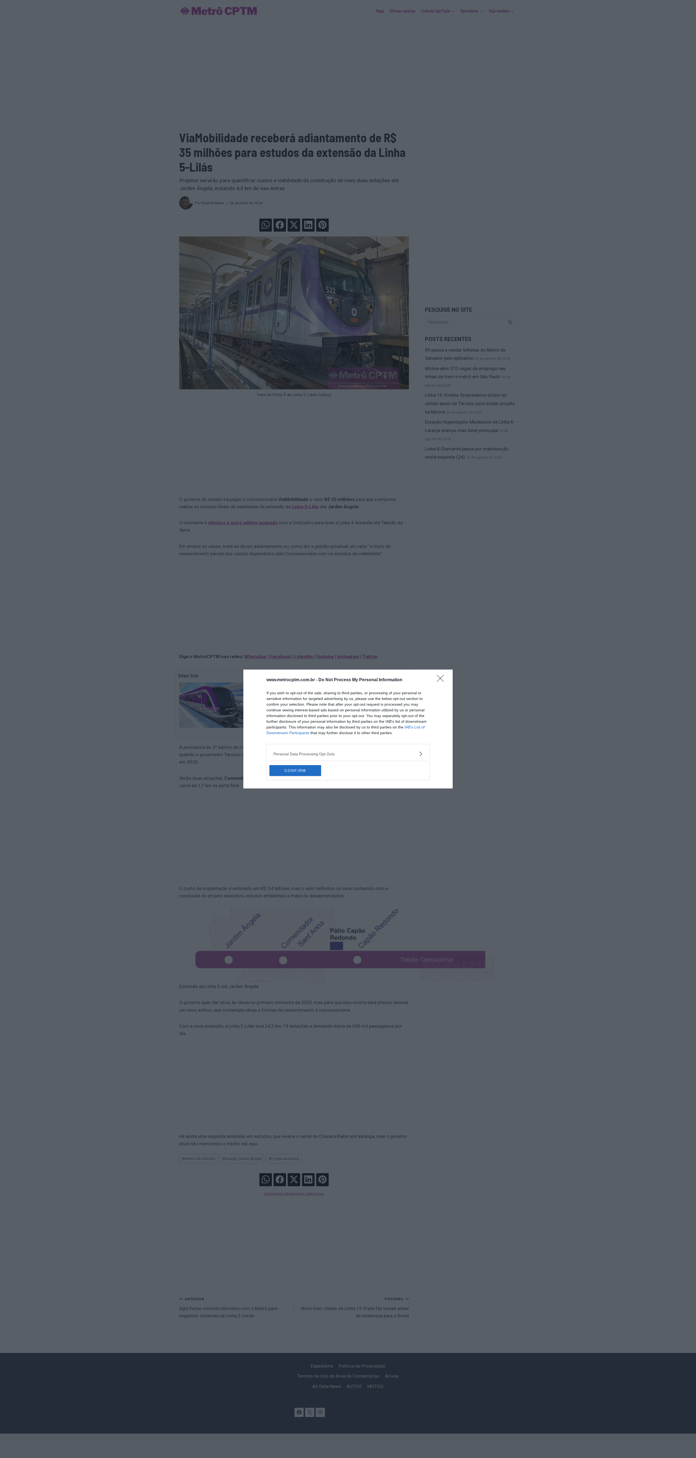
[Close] (442, 680)
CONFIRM (295, 770)
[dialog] (348, 729)
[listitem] (348, 754)
